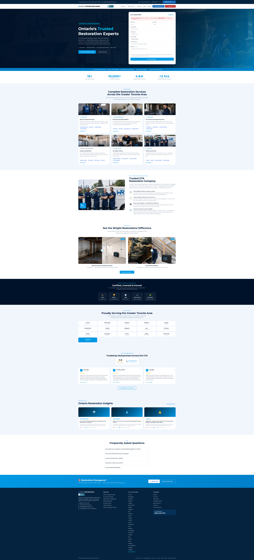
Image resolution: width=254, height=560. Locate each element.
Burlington (130, 509)
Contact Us (155, 505)
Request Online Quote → (168, 481)
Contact (149, 6)
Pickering (130, 513)
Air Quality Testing (107, 503)
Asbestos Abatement (107, 501)
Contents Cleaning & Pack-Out (109, 507)
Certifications (156, 499)
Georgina (130, 543)
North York (130, 532)
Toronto (130, 494)
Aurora (129, 522)
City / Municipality (133, 41)
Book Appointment (159, 6)
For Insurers (153, 558)
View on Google (83, 382)
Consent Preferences (172, 558)
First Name (132, 22)
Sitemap (158, 558)
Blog (144, 6)
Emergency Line (171, 6)
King (129, 537)
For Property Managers (146, 558)
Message (134, 46)
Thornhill (130, 534)
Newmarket (130, 524)
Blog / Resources (157, 503)
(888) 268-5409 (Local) (84, 503)
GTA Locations (131, 6)
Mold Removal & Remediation (109, 499)
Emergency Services (157, 501)
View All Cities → (132, 551)
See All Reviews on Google (126, 388)
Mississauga (131, 496)
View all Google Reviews (132, 360)
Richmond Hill (131, 505)
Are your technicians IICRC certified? (114, 458)
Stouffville (130, 547)
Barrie (129, 526)
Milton (129, 541)
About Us (139, 6)
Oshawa (130, 518)
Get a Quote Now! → (152, 59)
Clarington (130, 549)
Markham (130, 501)
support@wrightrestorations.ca (86, 506)
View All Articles (170, 404)
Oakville (130, 507)
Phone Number (133, 27)
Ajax (129, 511)
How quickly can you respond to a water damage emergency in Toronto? (123, 449)
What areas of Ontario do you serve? (114, 463)
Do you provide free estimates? (112, 467)
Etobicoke (130, 528)
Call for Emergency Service (87, 52)
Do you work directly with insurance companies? (117, 453)
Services (123, 6)
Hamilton (130, 520)
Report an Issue (164, 558)
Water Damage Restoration (109, 494)
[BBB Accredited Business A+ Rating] (110, 6)
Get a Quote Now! (157, 507)
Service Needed (133, 36)
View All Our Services (126, 272)
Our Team (155, 496)
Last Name (155, 22)
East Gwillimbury (131, 545)
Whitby (129, 515)
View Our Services (102, 52)
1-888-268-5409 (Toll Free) (85, 504)
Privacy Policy (138, 558)
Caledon (130, 539)
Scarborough (131, 530)
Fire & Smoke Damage (108, 496)
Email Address (133, 31)
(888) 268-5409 (170, 2)
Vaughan (130, 503)
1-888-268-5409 (157, 2)
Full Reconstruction (107, 505)
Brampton (130, 499)
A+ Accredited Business (131, 361)
